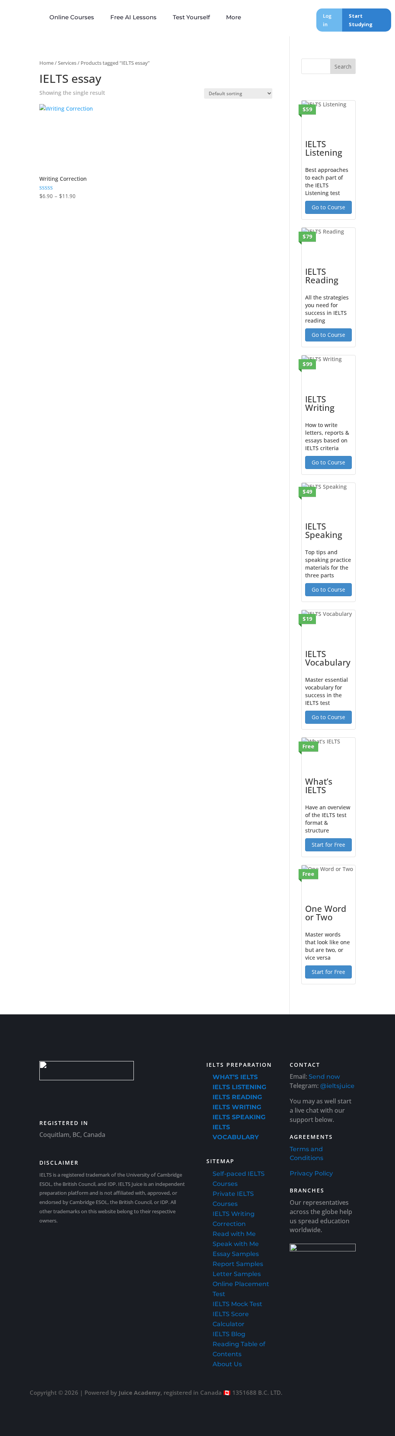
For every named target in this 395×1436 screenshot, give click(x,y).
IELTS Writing (237, 1107)
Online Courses (71, 17)
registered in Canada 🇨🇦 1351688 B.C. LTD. (223, 1392)
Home (46, 62)
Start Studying (361, 20)
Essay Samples (236, 1254)
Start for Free (328, 844)
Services (67, 62)
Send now (324, 1076)
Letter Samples (237, 1274)
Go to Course (328, 207)
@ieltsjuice (337, 1086)
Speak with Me (236, 1244)
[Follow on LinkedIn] (70, 1098)
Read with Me (234, 1234)
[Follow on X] (135, 1098)
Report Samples (238, 1264)
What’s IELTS (235, 1077)
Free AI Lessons (133, 17)
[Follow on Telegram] (156, 1098)
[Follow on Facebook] (92, 1098)
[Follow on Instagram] (113, 1098)
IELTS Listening (239, 1087)
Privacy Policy (311, 1173)
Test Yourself (191, 17)
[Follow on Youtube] (48, 1098)
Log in (327, 20)
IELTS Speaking (239, 1117)
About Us (227, 1364)
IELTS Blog (229, 1334)
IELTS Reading (237, 1097)
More (233, 17)
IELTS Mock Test (237, 1304)
